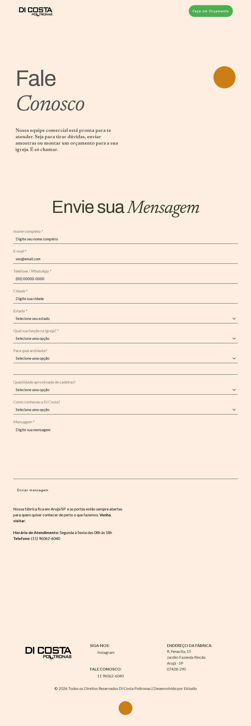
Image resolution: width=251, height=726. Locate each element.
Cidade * (20, 290)
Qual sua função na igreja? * (36, 330)
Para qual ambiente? (30, 350)
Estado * (20, 310)
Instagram (105, 652)
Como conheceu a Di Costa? (36, 401)
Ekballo (190, 688)
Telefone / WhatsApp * (32, 271)
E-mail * (19, 251)
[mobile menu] (175, 11)
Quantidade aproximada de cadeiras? (44, 382)
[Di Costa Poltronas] (36, 11)
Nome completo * (28, 231)
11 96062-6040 (110, 675)
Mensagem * (24, 421)
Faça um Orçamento (211, 11)
